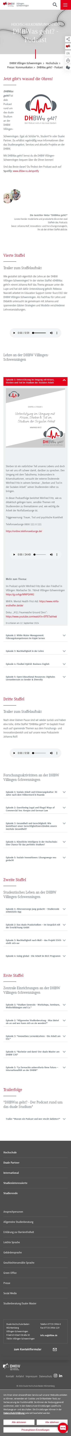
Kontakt (10, 1376)
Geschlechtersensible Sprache (18, 1262)
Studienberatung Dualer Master (19, 1303)
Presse (6, 1283)
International (11, 1173)
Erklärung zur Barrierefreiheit (18, 1232)
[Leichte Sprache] (68, 60)
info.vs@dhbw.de (48, 1335)
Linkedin (60, 1375)
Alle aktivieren (19, 1422)
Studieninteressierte (15, 1183)
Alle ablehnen (52, 1422)
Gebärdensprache (12, 1252)
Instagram (55, 1375)
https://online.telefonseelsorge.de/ (24, 531)
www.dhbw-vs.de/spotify (26, 171)
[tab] (35, 381)
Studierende (10, 1193)
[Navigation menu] (65, 5)
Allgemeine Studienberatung (18, 1222)
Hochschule (10, 1152)
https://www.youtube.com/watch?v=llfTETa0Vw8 (31, 616)
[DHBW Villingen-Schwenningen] (16, 4)
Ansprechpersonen (13, 1211)
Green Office (10, 1272)
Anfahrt (20, 1376)
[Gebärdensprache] (68, 67)
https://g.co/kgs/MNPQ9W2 (20, 594)
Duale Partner (11, 1162)
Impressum (31, 1376)
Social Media (10, 1293)
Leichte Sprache (11, 1242)
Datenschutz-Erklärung (13, 1413)
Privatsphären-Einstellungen (35, 1430)
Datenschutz (45, 1376)
